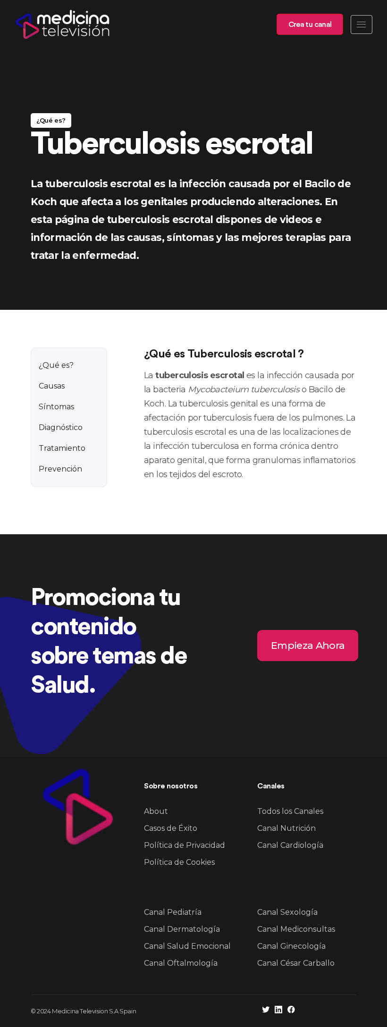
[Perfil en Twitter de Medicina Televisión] (266, 1010)
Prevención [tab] (60, 468)
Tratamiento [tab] (62, 448)
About (156, 811)
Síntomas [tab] (56, 406)
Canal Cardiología (290, 845)
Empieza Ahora (308, 645)
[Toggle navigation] (361, 24)
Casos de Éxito (170, 828)
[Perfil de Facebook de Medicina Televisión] (291, 1010)
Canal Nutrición (286, 828)
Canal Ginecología (291, 946)
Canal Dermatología (182, 929)
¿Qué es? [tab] (56, 365)
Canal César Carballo (296, 963)
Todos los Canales (290, 811)
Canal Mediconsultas (296, 929)
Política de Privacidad (184, 845)
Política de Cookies (179, 862)
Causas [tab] (52, 385)
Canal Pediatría (173, 912)
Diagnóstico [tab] (61, 427)
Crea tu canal (309, 24)
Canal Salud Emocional (187, 946)
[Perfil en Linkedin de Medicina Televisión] (278, 1010)
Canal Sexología (287, 912)
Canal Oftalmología (181, 963)
